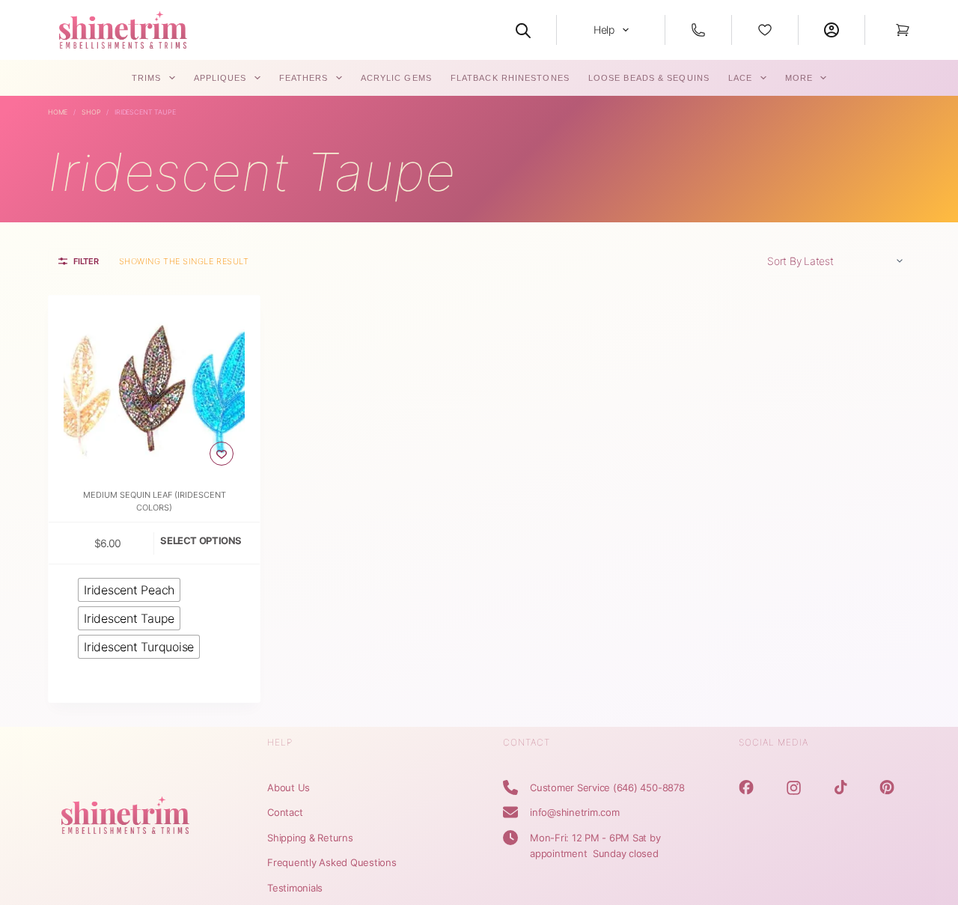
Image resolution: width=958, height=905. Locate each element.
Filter (86, 261)
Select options (201, 540)
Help (604, 29)
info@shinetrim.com (575, 812)
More (799, 77)
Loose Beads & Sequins (649, 77)
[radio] (129, 590)
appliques (220, 77)
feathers (304, 77)
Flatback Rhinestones (510, 77)
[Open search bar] (523, 30)
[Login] (831, 29)
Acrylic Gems (396, 77)
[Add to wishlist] (222, 454)
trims (147, 77)
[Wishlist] (764, 29)
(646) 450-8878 (649, 787)
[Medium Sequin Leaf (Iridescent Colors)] (154, 386)
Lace (740, 77)
